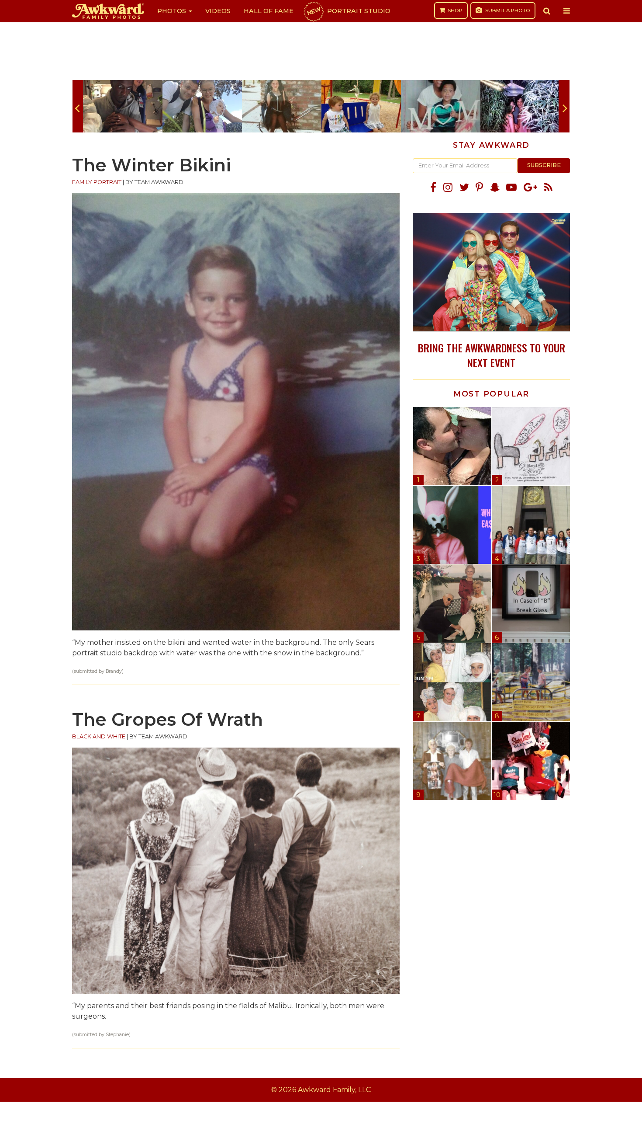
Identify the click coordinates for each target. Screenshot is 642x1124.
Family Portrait (96, 182)
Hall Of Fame (268, 11)
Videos (218, 11)
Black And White (98, 736)
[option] (122, 106)
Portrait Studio (348, 11)
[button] (547, 11)
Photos (172, 11)
